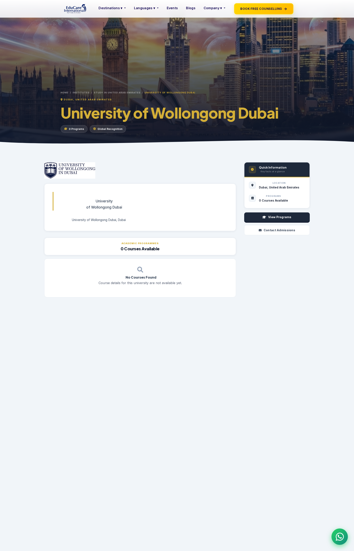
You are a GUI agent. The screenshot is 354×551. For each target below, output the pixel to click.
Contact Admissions (279, 230)
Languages (144, 8)
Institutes (81, 92)
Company (213, 8)
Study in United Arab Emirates (117, 92)
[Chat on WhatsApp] (339, 536)
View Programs (280, 217)
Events (172, 8)
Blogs (190, 8)
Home (64, 92)
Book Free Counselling (263, 9)
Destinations (110, 8)
